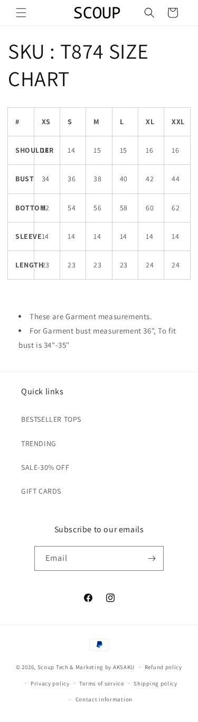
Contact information (104, 699)
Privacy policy (50, 683)
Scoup (46, 667)
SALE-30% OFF (45, 467)
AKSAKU (124, 667)
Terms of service (101, 683)
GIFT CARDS (41, 491)
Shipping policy (155, 683)
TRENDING (38, 443)
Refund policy (163, 667)
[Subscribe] (151, 558)
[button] (21, 12)
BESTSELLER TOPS (51, 419)
